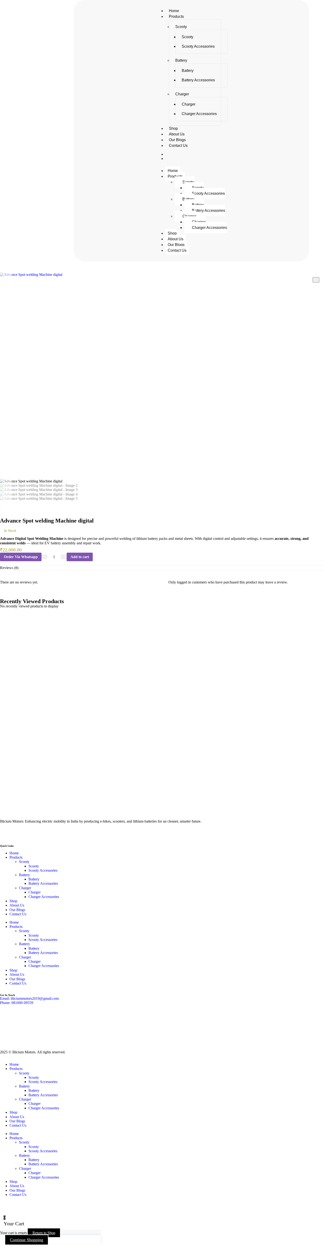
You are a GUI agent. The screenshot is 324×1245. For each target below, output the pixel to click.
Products (176, 16)
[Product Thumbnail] (316, 279)
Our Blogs (177, 140)
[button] (21, 557)
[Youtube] (19, 833)
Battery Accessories (198, 80)
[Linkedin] (44, 833)
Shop (173, 128)
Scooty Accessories (198, 46)
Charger (182, 94)
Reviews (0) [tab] (9, 568)
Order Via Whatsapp (21, 557)
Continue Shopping (26, 1239)
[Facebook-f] (6, 833)
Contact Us (178, 145)
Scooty (181, 27)
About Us (177, 134)
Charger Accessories (199, 114)
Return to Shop (43, 1233)
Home (174, 11)
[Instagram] (31, 833)
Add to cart (79, 557)
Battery (181, 60)
